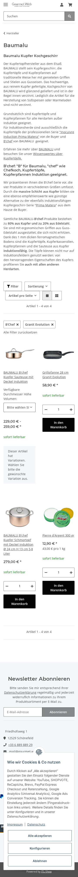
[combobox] (19, 407)
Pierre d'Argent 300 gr (58, 535)
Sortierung (36, 286)
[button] (62, 4)
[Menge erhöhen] (71, 409)
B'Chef (10, 324)
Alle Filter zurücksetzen (20, 332)
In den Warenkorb (58, 424)
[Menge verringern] (46, 409)
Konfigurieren (40, 848)
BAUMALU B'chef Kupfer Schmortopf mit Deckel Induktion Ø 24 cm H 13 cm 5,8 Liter (18, 544)
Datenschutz (36, 824)
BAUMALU (46, 149)
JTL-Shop (46, 871)
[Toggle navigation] (5, 2)
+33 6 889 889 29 (20, 745)
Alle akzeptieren (40, 836)
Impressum (15, 824)
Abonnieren (58, 712)
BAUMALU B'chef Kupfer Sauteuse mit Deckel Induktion (18, 377)
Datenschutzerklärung (20, 692)
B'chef (7, 141)
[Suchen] (70, 16)
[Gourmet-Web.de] (21, 5)
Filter (14, 286)
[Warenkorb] (70, 4)
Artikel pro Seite (21, 296)
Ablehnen (40, 861)
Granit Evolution (37, 324)
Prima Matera (46, 205)
